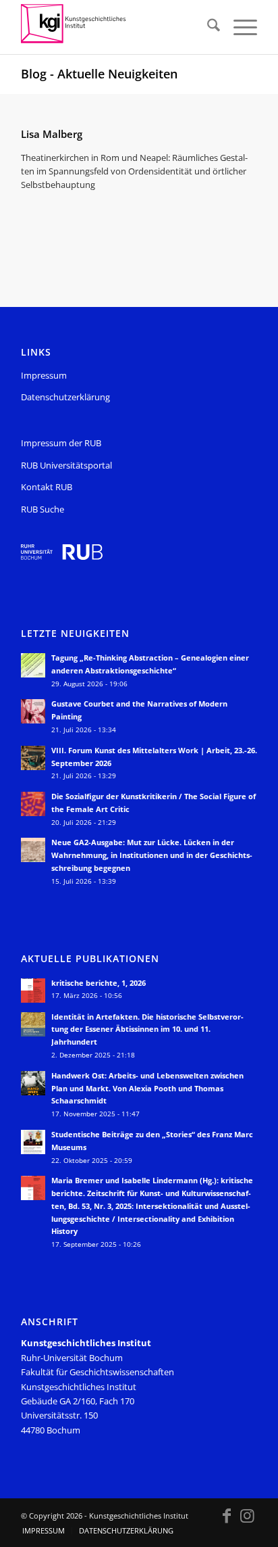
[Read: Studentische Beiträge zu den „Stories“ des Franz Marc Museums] (33, 1142)
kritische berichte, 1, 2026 (98, 983)
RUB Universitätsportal (66, 465)
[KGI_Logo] (115, 27)
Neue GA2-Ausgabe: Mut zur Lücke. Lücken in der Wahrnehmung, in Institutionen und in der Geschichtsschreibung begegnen (151, 855)
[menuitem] (207, 27)
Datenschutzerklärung (65, 397)
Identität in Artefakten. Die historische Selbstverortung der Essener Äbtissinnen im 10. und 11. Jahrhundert (147, 1029)
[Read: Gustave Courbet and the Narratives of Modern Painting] (33, 711)
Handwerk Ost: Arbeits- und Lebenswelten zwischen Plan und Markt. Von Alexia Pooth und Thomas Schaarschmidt (147, 1088)
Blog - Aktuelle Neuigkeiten (99, 74)
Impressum (44, 375)
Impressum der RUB (61, 443)
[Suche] (207, 27)
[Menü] (238, 27)
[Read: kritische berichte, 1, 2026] (33, 990)
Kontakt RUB (46, 487)
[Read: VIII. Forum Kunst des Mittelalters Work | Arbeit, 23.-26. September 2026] (33, 758)
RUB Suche (42, 509)
